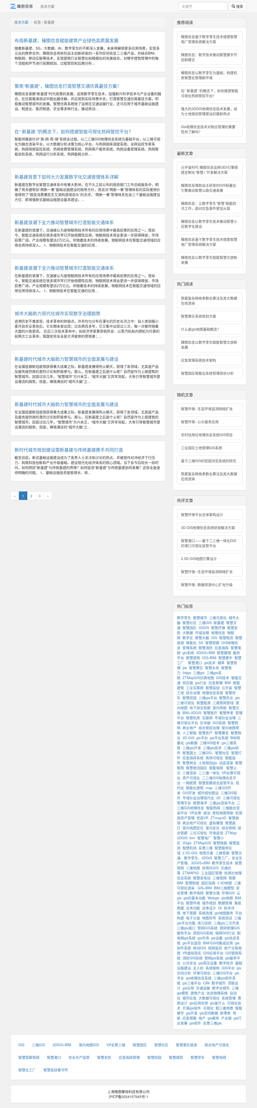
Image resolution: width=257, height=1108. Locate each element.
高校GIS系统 (203, 932)
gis (184, 667)
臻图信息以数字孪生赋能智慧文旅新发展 (209, 260)
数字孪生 (184, 617)
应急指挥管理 (129, 1057)
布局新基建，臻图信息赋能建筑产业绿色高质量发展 (66, 40)
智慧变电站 (202, 877)
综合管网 (229, 827)
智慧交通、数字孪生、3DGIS (209, 855)
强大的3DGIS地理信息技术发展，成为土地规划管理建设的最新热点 (209, 111)
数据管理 (225, 902)
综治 (206, 812)
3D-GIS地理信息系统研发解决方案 (208, 527)
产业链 (226, 1017)
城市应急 (189, 997)
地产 (202, 1017)
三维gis (199, 672)
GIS (214, 637)
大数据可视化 (209, 997)
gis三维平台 (191, 982)
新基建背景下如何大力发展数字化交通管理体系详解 (66, 176)
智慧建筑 (193, 657)
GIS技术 (222, 677)
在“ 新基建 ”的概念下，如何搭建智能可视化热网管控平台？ (74, 131)
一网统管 (189, 782)
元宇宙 (227, 687)
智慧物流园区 (196, 767)
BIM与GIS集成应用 (218, 942)
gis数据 (192, 742)
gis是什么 (217, 1002)
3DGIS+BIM (205, 652)
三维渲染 (189, 772)
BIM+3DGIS (191, 712)
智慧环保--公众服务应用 (200, 421)
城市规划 (209, 902)
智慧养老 (226, 712)
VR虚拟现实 (191, 952)
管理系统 (189, 647)
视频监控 (215, 947)
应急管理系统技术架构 (198, 360)
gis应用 (188, 987)
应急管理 (216, 682)
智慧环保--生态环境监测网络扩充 (207, 408)
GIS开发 (189, 792)
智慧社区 (189, 622)
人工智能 (189, 732)
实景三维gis (212, 1022)
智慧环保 (218, 627)
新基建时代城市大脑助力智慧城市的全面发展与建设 (66, 359)
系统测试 (225, 917)
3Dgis (186, 842)
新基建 (219, 622)
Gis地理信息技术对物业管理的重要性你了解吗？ (208, 129)
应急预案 (189, 1017)
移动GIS (199, 947)
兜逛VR (202, 817)
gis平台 (202, 737)
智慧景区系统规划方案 (198, 316)
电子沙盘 (193, 917)
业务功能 (193, 907)
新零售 (225, 1012)
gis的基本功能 (194, 897)
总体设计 (209, 907)
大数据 (187, 632)
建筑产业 (197, 992)
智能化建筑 (195, 787)
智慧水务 (212, 667)
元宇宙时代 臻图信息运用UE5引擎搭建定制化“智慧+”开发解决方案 (209, 170)
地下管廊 (189, 912)
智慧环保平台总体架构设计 (202, 514)
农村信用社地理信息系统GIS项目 (207, 434)
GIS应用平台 (213, 952)
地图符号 (209, 917)
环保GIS (228, 892)
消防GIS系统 (192, 957)
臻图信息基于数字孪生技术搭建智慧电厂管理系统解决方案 (209, 39)
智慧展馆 (224, 652)
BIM (228, 682)
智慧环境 (193, 902)
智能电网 (216, 767)
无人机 (198, 967)
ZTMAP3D (190, 872)
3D (218, 797)
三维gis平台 (208, 697)
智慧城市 (200, 617)
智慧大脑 (202, 637)
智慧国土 (189, 752)
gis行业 (201, 682)
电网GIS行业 (225, 932)
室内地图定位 (193, 827)
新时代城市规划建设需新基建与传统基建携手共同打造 (69, 449)
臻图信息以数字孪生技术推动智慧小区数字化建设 (209, 224)
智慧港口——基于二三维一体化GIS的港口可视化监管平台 (208, 543)
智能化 (191, 642)
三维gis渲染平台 (222, 802)
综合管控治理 (209, 727)
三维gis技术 (212, 747)
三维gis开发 (191, 747)
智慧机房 (193, 717)
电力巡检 (205, 922)
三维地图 (193, 867)
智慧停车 (197, 1057)
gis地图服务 (224, 912)
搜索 (239, 6)
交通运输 (203, 987)
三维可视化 (218, 617)
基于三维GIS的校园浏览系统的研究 (208, 460)
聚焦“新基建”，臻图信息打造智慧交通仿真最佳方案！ (68, 86)
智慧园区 (189, 627)
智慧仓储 (213, 892)
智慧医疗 (210, 712)
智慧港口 (195, 662)
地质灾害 (206, 852)
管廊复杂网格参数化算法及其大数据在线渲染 (209, 301)
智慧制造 (192, 882)
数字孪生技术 (222, 862)
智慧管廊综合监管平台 (216, 782)
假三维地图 (224, 1007)
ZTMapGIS (202, 842)
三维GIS (205, 622)
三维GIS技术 (210, 742)
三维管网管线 (223, 702)
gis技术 (210, 662)
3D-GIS (188, 737)
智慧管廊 (212, 642)
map (209, 787)
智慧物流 (226, 637)
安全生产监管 (79, 1057)
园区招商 (208, 882)
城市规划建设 (208, 792)
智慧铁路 (220, 842)
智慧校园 (189, 697)
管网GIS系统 (208, 927)
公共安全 (189, 962)
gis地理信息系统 (199, 977)
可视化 (208, 1007)
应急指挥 (222, 647)
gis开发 (192, 1012)
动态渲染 (226, 762)
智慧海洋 (200, 802)
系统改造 (206, 912)
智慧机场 (189, 847)
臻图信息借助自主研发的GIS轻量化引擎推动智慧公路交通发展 (208, 188)
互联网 (207, 717)
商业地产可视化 (194, 822)
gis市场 (203, 937)
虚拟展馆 (216, 822)
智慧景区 (196, 667)
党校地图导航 (222, 812)
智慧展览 (222, 732)
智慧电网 (219, 1057)
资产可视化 (191, 777)
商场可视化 (214, 757)
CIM (206, 982)
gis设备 (217, 937)
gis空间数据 (209, 1012)
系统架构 (213, 967)
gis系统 (188, 652)
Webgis (213, 897)
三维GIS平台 (223, 972)
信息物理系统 (217, 992)
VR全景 (195, 812)
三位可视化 (198, 832)
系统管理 (229, 997)
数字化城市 (221, 987)
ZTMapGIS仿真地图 (198, 677)
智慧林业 (189, 762)
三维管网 (220, 877)
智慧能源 (204, 702)
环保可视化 (202, 972)
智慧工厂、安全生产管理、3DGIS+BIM (209, 860)
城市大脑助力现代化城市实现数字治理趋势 (57, 313)
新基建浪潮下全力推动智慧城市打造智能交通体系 (64, 222)
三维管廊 (222, 852)
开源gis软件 (191, 1007)
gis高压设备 (208, 962)
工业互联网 (195, 687)
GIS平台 (228, 967)
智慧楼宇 (225, 657)
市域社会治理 (225, 717)
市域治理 (202, 632)
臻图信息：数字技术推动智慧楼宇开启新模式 (209, 57)
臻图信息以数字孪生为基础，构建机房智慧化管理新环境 (209, 75)
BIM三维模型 (224, 887)
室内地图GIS (89, 1044)
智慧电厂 (204, 837)
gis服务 (213, 1017)
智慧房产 (206, 732)
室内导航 (220, 707)
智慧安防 (104, 1057)
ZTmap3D (218, 817)
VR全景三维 (115, 1044)
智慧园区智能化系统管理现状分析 (207, 373)
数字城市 (219, 982)
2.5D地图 (224, 882)
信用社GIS (210, 867)
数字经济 (226, 962)
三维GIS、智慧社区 (214, 752)
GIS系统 (219, 722)
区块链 (205, 722)
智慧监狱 (213, 687)
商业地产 (189, 727)
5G (201, 642)
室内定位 (213, 827)
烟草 (221, 662)
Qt (220, 907)
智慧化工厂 (27, 1069)
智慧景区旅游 (186, 1044)
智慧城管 (176, 1057)
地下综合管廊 (200, 707)
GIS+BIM (209, 657)
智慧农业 (226, 697)
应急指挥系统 (193, 757)
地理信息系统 (212, 692)
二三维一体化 (209, 772)
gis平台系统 (219, 737)
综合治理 (193, 692)
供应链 (187, 682)
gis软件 (195, 1022)
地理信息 (218, 632)
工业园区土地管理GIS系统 (201, 447)
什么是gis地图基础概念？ (201, 329)
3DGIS (204, 627)
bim (192, 837)
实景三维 (206, 847)
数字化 (187, 637)
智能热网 (213, 807)
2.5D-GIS (189, 852)
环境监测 (216, 832)
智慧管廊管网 (28, 1057)
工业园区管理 (211, 872)
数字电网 (196, 892)
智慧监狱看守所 (55, 1069)
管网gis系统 (214, 957)
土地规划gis (208, 762)
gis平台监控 (191, 942)
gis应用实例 (198, 1002)
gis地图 (227, 897)
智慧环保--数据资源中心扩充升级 (207, 584)
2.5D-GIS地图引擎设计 (199, 558)
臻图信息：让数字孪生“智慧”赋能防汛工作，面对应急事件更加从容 (208, 206)
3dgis (186, 672)
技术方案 (47, 6)
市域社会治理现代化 (198, 797)
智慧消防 (206, 647)
